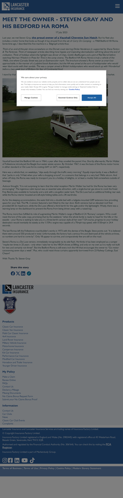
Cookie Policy (74, 89)
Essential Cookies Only (68, 97)
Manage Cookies (31, 97)
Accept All (92, 97)
